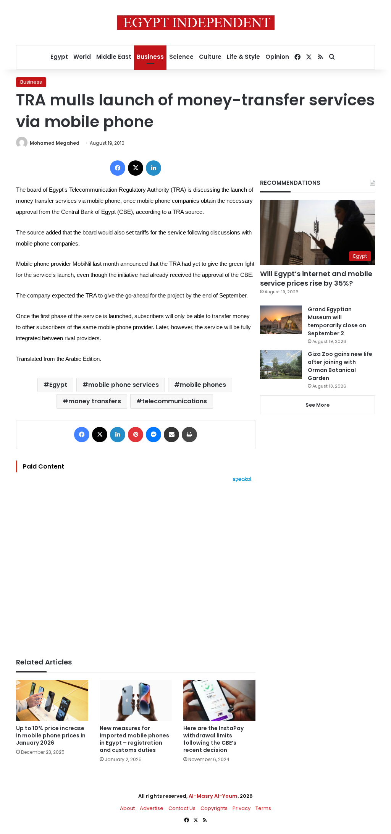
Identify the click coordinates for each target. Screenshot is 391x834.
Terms (263, 808)
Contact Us (182, 808)
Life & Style (243, 57)
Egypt (59, 57)
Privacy (241, 808)
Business (150, 57)
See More (317, 405)
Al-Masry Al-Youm (213, 796)
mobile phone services (123, 384)
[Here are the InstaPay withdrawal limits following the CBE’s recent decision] (219, 700)
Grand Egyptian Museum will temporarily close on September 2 (337, 321)
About (127, 808)
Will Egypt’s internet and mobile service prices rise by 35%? (316, 278)
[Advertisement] (135, 566)
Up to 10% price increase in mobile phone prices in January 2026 (51, 735)
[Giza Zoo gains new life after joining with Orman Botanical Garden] (281, 364)
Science (181, 57)
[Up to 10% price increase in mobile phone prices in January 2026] (52, 700)
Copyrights (214, 808)
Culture (210, 57)
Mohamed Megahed (54, 143)
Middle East (113, 57)
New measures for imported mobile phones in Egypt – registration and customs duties (134, 739)
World (82, 57)
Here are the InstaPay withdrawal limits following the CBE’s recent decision (213, 739)
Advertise (151, 808)
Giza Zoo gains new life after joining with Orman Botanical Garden (340, 366)
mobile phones (203, 384)
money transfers (94, 401)
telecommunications (174, 401)
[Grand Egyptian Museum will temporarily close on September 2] (281, 319)
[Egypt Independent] (196, 22)
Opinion (277, 57)
